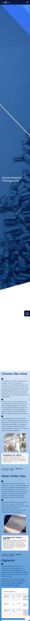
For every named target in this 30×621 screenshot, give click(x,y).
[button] (27, 2)
